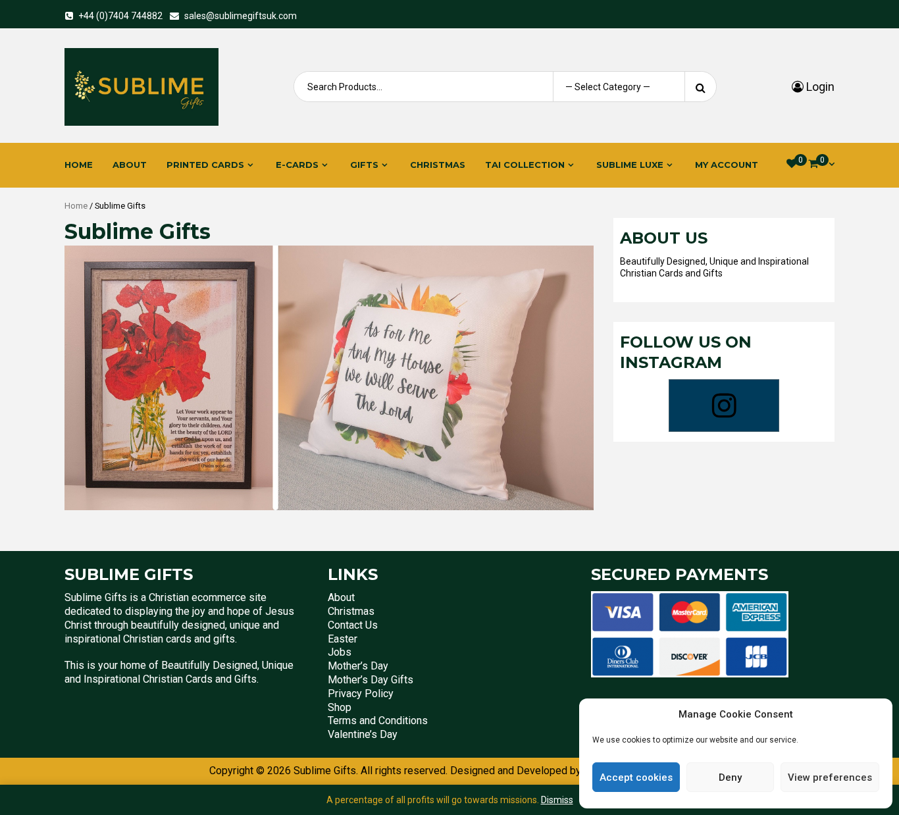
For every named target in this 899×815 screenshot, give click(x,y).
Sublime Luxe (629, 164)
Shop (339, 707)
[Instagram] (724, 405)
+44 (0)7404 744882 (120, 16)
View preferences (830, 777)
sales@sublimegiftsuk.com (240, 16)
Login (819, 86)
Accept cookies (636, 777)
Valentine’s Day (363, 734)
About (130, 164)
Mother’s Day (358, 666)
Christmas (437, 164)
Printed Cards (205, 164)
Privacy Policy (361, 693)
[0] (791, 163)
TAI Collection (525, 164)
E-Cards (297, 164)
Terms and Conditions (378, 720)
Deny (730, 777)
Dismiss (557, 800)
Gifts (364, 164)
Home (78, 164)
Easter (342, 639)
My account (726, 164)
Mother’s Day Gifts (370, 679)
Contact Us (353, 625)
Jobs (339, 652)
